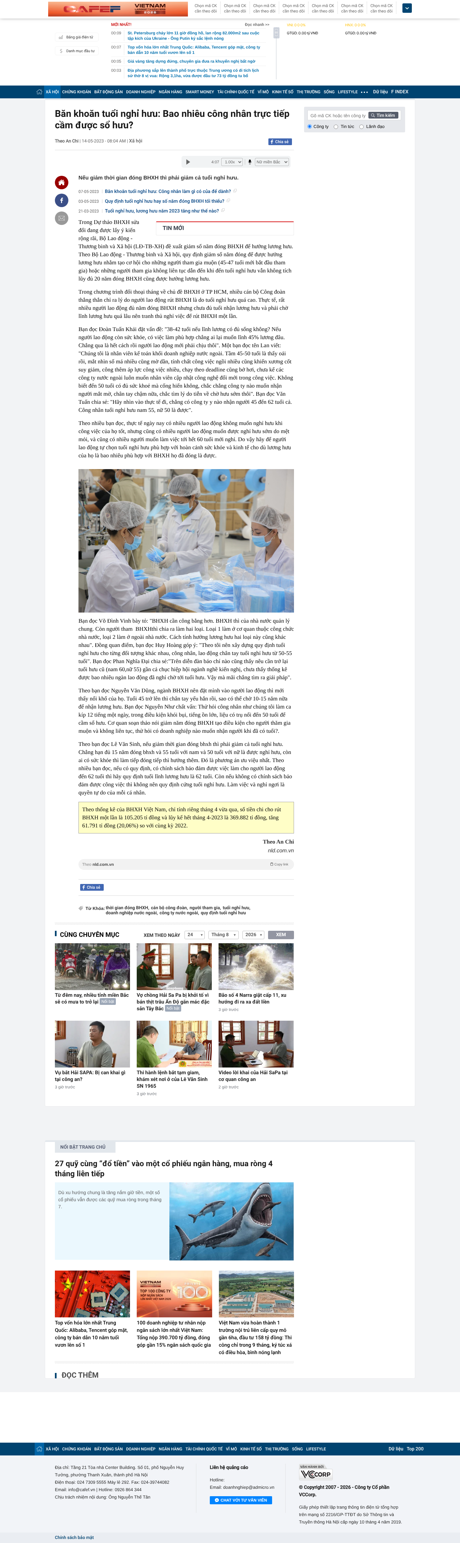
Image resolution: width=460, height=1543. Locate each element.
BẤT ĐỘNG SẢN (108, 92)
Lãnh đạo (375, 126)
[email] (61, 218)
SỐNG (329, 92)
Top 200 (415, 1449)
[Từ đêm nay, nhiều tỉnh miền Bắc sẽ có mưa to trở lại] (92, 966)
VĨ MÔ (263, 92)
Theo (185, 864)
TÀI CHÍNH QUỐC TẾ (235, 92)
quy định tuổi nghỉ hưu (223, 913)
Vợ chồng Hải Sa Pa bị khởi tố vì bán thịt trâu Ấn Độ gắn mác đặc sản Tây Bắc (173, 1002)
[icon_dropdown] (407, 8)
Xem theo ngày (162, 935)
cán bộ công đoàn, (169, 908)
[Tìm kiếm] (383, 115)
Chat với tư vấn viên (244, 1500)
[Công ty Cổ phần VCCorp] (352, 1472)
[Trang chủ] (39, 91)
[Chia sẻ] (61, 200)
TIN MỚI (173, 228)
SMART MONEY (200, 92)
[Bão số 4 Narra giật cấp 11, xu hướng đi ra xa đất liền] (256, 966)
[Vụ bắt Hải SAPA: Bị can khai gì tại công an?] (92, 1044)
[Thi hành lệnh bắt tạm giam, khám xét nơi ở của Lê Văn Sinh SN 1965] (174, 1044)
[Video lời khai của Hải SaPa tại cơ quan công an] (256, 1044)
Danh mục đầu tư (80, 51)
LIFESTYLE (348, 92)
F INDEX (399, 92)
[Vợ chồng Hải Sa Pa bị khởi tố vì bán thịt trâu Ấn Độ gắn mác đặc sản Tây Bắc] (174, 966)
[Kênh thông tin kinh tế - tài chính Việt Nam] (118, 9)
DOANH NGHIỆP (141, 92)
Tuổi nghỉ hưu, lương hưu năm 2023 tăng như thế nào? (162, 211)
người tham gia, (205, 908)
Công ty (321, 126)
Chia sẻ (282, 141)
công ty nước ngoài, (179, 913)
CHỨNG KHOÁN (76, 92)
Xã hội (135, 141)
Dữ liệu (380, 92)
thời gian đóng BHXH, (127, 908)
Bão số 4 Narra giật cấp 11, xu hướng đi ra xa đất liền (252, 998)
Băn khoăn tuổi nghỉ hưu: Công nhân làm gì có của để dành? (168, 191)
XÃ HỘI (52, 92)
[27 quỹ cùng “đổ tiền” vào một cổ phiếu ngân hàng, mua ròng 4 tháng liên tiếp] (231, 1221)
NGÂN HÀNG (171, 92)
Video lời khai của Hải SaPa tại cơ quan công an (253, 1076)
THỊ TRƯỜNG (308, 92)
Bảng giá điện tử (79, 37)
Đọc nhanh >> (257, 24)
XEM (281, 935)
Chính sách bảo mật (74, 1537)
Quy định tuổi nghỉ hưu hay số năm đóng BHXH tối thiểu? (165, 201)
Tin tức (347, 126)
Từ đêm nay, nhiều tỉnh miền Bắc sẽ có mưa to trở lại (92, 998)
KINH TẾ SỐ (282, 92)
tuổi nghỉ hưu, (236, 908)
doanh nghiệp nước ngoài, (132, 913)
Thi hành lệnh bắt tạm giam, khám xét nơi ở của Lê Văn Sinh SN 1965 (172, 1079)
